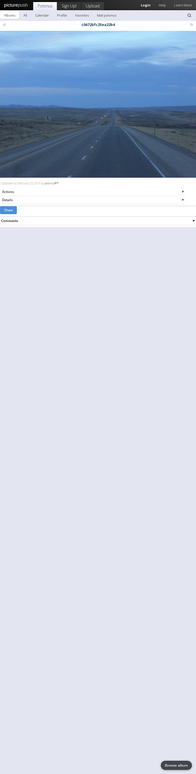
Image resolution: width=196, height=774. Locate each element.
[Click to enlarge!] (98, 104)
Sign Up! (69, 6)
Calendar (42, 15)
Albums (9, 15)
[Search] (189, 15)
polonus (50, 183)
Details (7, 200)
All (25, 15)
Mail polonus (106, 15)
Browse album (176, 765)
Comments (9, 221)
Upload (93, 6)
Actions (8, 192)
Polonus (45, 6)
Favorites (82, 15)
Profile (62, 15)
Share (8, 210)
